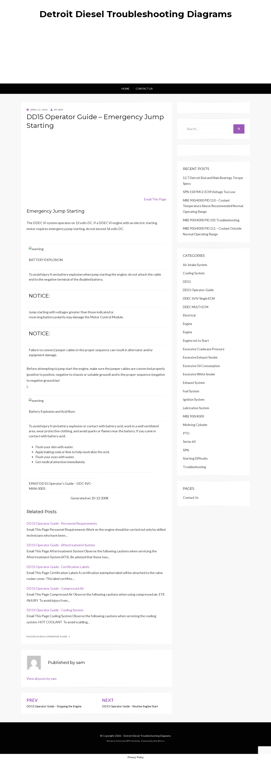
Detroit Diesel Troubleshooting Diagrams (135, 14)
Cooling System (194, 273)
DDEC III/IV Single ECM (199, 298)
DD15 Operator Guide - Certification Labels (58, 567)
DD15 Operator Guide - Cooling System (55, 610)
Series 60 (189, 442)
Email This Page (155, 199)
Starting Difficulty (195, 458)
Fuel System (191, 391)
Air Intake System (195, 265)
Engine (187, 324)
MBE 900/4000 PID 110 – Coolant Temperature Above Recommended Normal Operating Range (213, 206)
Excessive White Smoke (199, 374)
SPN (186, 450)
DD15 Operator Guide (53, 636)
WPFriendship (133, 740)
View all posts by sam (41, 678)
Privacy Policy (136, 757)
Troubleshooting (194, 467)
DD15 (187, 282)
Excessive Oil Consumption (201, 366)
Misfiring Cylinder (195, 425)
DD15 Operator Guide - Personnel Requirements (62, 523)
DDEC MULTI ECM (195, 307)
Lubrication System (196, 408)
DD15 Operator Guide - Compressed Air (55, 588)
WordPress (159, 740)
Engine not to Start (196, 340)
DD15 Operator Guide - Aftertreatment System (61, 545)
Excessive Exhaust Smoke (200, 357)
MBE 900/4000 (193, 416)
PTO (186, 433)
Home (125, 88)
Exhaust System (194, 383)
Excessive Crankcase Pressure (203, 349)
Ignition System (193, 399)
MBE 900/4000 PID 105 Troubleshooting (211, 220)
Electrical (189, 315)
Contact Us (144, 88)
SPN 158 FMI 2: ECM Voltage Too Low (209, 192)
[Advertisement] (135, 56)
